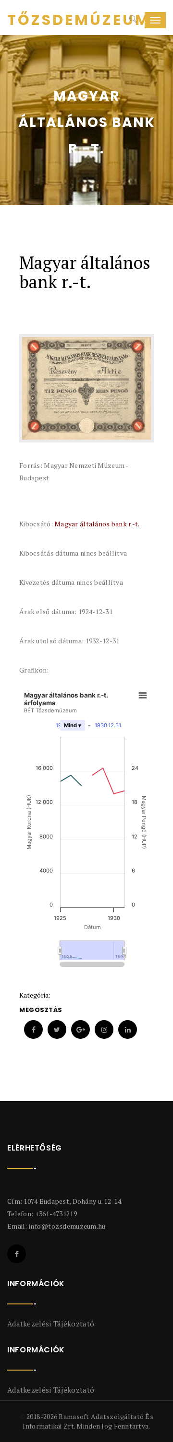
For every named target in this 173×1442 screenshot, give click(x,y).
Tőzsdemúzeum (43, 20)
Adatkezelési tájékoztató (50, 1323)
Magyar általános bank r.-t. (97, 523)
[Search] (132, 20)
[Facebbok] (16, 1253)
